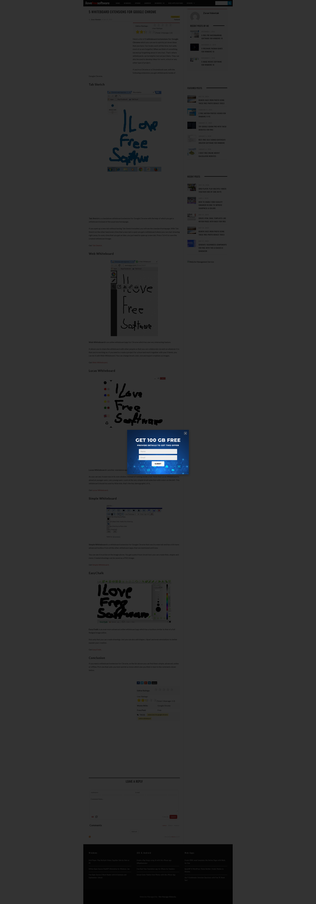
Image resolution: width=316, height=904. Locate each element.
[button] (185, 433)
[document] (158, 452)
